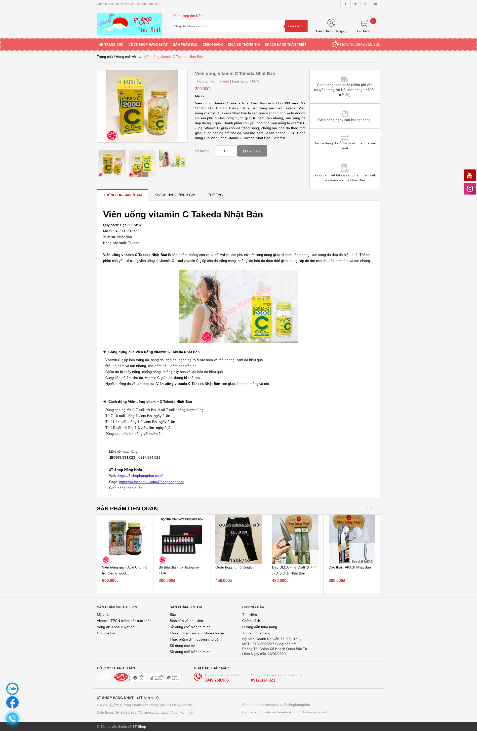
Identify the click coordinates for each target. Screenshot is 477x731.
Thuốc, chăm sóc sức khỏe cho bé (197, 633)
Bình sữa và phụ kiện (186, 621)
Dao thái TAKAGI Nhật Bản (350, 567)
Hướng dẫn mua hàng (259, 627)
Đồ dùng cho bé (182, 646)
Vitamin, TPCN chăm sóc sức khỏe (124, 621)
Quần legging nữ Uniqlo (234, 567)
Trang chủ (105, 57)
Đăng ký (340, 31)
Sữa (173, 614)
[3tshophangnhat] (129, 22)
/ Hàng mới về (125, 57)
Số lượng (202, 151)
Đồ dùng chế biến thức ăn (190, 627)
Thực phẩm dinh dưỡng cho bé (194, 639)
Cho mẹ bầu (106, 633)
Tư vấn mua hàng (256, 633)
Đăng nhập (323, 31)
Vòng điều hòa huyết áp (115, 627)
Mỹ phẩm (104, 614)
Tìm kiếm (249, 614)
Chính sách (251, 621)
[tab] (122, 195)
